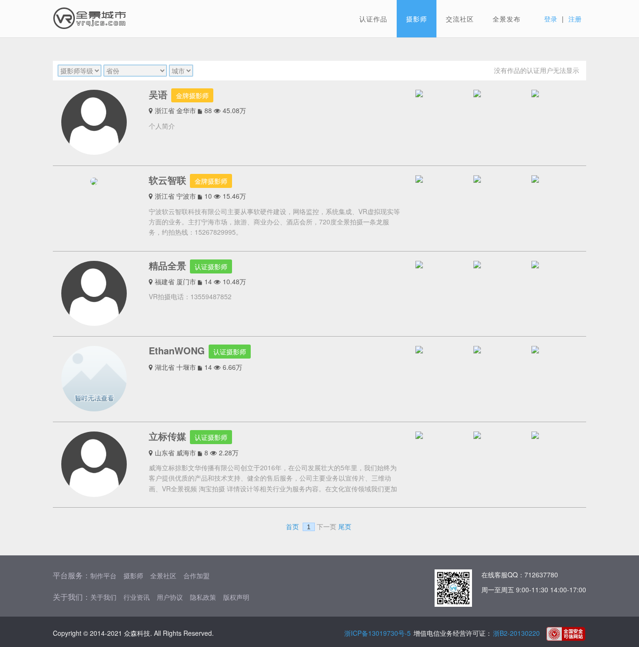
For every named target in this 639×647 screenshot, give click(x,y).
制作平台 (103, 575)
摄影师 (416, 18)
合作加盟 (196, 575)
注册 (574, 18)
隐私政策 (203, 597)
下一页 (326, 527)
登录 (550, 18)
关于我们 (103, 597)
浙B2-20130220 (516, 633)
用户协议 (170, 597)
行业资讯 (136, 597)
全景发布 (507, 18)
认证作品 (373, 18)
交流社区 (460, 18)
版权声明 (236, 597)
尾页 (344, 527)
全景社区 (163, 575)
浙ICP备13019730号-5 (377, 633)
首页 (292, 527)
